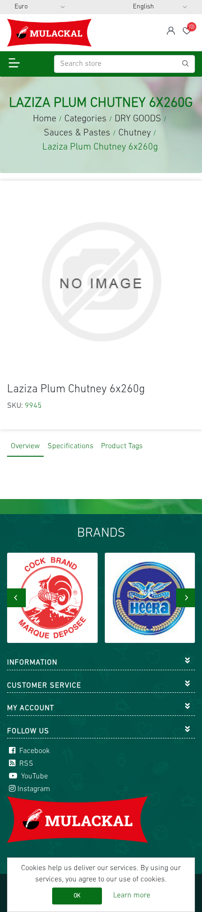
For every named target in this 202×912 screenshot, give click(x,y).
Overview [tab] (25, 446)
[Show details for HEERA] (150, 598)
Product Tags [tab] (122, 446)
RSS (25, 764)
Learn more (131, 895)
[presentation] (16, 597)
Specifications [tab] (70, 446)
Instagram (33, 789)
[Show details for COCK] (52, 598)
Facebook (33, 751)
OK (77, 896)
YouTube (33, 776)
